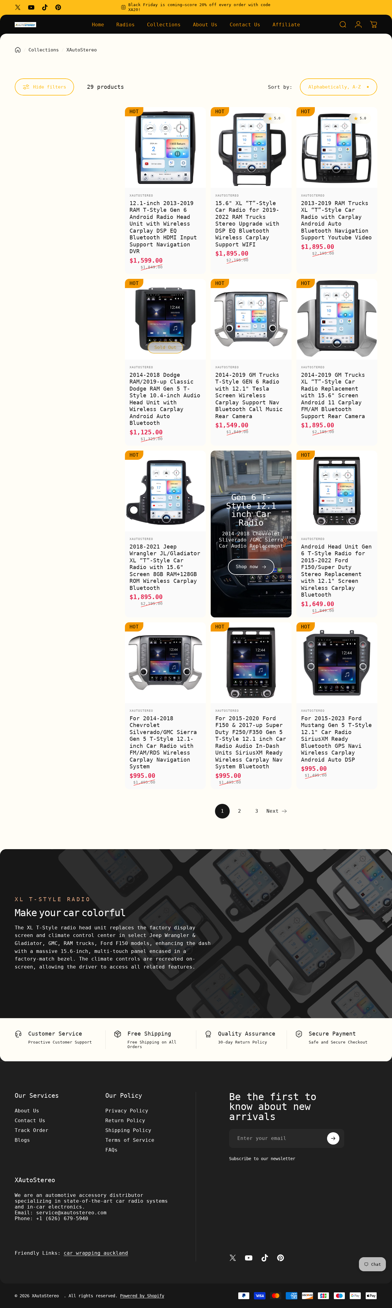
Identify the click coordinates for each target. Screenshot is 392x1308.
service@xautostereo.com (71, 1213)
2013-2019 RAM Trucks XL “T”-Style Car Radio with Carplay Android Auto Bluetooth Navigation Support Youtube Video (336, 220)
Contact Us (30, 1120)
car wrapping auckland (96, 1253)
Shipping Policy (128, 1130)
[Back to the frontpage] (18, 50)
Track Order (31, 1130)
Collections (43, 50)
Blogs (22, 1140)
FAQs (111, 1150)
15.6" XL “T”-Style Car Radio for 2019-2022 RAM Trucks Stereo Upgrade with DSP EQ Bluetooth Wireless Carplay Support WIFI (247, 224)
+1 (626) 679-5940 (62, 1218)
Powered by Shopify (142, 1295)
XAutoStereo (141, 195)
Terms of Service (129, 1140)
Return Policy (125, 1120)
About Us (27, 1111)
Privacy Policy (126, 1111)
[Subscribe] (333, 1138)
